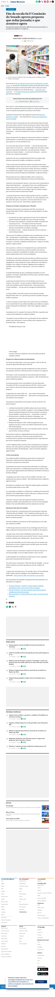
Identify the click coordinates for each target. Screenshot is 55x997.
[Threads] (53, 2)
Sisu (20, 901)
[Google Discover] (50, 2)
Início (2, 5)
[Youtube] (48, 2)
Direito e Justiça (4, 901)
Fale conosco (21, 909)
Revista (39, 944)
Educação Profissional (23, 904)
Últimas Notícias (22, 893)
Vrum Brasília (40, 937)
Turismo (2, 914)
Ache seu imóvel (4, 928)
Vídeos (20, 938)
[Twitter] (42, 2)
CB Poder (39, 935)
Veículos (39, 890)
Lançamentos (4, 936)
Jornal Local (39, 932)
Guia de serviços (4, 941)
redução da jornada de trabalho (25, 92)
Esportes (3, 899)
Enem (20, 891)
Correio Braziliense (7, 879)
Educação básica (22, 881)
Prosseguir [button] (41, 981)
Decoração (3, 946)
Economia (3, 891)
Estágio (20, 888)
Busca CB (39, 912)
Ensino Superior (22, 883)
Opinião (2, 906)
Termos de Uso (4, 922)
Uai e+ (38, 960)
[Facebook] (39, 2)
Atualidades (39, 947)
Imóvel (3, 926)
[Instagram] (45, 2)
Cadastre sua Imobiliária (6, 956)
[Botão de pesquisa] (7, 2)
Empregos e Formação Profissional (44, 893)
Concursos (22, 912)
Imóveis (39, 887)
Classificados (41, 883)
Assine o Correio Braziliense (43, 918)
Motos (20, 941)
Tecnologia (3, 912)
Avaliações (21, 936)
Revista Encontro (43, 940)
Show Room (3, 943)
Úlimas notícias (4, 938)
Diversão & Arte (4, 896)
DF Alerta (39, 929)
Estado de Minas (40, 955)
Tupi (38, 963)
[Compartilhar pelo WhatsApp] (25, 649)
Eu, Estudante (24, 879)
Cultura (20, 896)
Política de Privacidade (5, 920)
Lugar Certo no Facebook (6, 951)
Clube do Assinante (41, 915)
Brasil (2, 888)
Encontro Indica (40, 949)
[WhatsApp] (37, 2)
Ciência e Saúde (4, 904)
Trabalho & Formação (23, 886)
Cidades (2, 883)
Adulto (38, 895)
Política (2, 886)
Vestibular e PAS (22, 899)
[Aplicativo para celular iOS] (42, 969)
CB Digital (39, 910)
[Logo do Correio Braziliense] (17, 2)
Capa (2, 881)
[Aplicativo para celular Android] (42, 974)
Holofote (3, 909)
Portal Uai (39, 958)
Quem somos (4, 917)
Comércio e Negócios (41, 900)
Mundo (7, 5)
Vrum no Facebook (23, 943)
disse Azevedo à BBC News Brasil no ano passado (29, 575)
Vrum (21, 926)
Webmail (39, 881)
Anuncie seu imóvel (5, 930)
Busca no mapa (4, 933)
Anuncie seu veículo (23, 930)
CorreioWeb (41, 879)
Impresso (40, 903)
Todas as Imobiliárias (5, 954)
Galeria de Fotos (4, 948)
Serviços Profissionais (41, 898)
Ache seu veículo (22, 928)
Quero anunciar (40, 885)
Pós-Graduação (22, 906)
